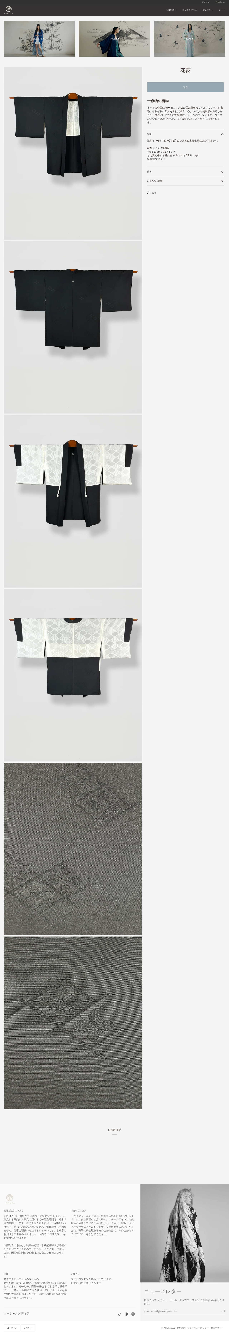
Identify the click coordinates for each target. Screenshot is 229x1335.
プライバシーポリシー (198, 1327)
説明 (149, 134)
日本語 (219, 2)
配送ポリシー (217, 1327)
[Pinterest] (126, 1314)
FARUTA (166, 1327)
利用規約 (181, 1327)
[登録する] (222, 1311)
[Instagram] (133, 1314)
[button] (172, 10)
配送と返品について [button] (13, 1210)
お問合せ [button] (75, 1273)
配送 (149, 171)
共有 (154, 192)
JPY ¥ (204, 2)
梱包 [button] (6, 1273)
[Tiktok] (119, 1314)
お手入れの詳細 (154, 180)
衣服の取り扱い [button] (78, 1210)
